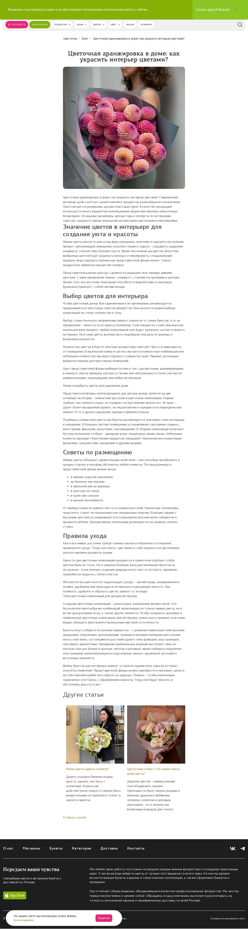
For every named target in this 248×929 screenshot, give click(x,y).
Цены (80, 24)
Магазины (31, 848)
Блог (85, 38)
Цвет (113, 24)
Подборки (60, 24)
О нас (8, 848)
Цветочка (70, 38)
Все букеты (18, 24)
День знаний (39, 24)
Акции (130, 24)
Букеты (55, 848)
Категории (81, 848)
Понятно (104, 918)
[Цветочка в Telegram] (242, 848)
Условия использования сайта (227, 918)
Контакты (136, 848)
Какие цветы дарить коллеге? (87, 769)
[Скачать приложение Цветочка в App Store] (14, 895)
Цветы (97, 24)
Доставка (109, 848)
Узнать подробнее (24, 920)
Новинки (146, 24)
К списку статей (74, 817)
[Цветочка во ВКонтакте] (232, 848)
